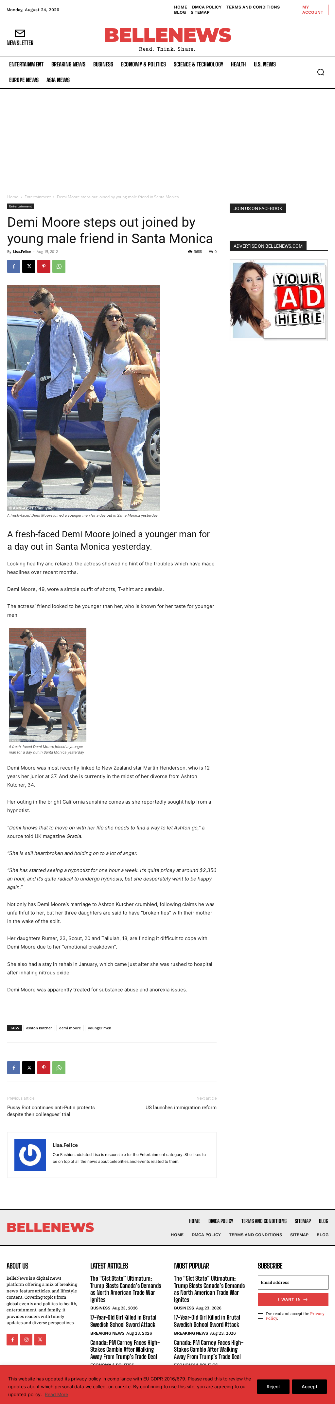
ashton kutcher (39, 1027)
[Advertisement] (167, 138)
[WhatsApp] (58, 266)
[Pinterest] (43, 266)
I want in (289, 1299)
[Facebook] (13, 266)
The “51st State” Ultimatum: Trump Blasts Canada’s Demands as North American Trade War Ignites (125, 1289)
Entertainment (38, 197)
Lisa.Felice (22, 251)
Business (100, 1308)
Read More (56, 1394)
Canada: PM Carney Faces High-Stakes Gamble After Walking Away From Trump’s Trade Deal (125, 1349)
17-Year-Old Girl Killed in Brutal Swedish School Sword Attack (123, 1321)
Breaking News (107, 1333)
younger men (99, 1027)
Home (12, 197)
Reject (273, 1386)
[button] (320, 72)
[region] (167, 1384)
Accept (309, 1386)
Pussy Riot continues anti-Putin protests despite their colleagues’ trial (51, 1111)
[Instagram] (26, 1339)
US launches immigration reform (181, 1108)
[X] (28, 266)
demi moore (70, 1027)
